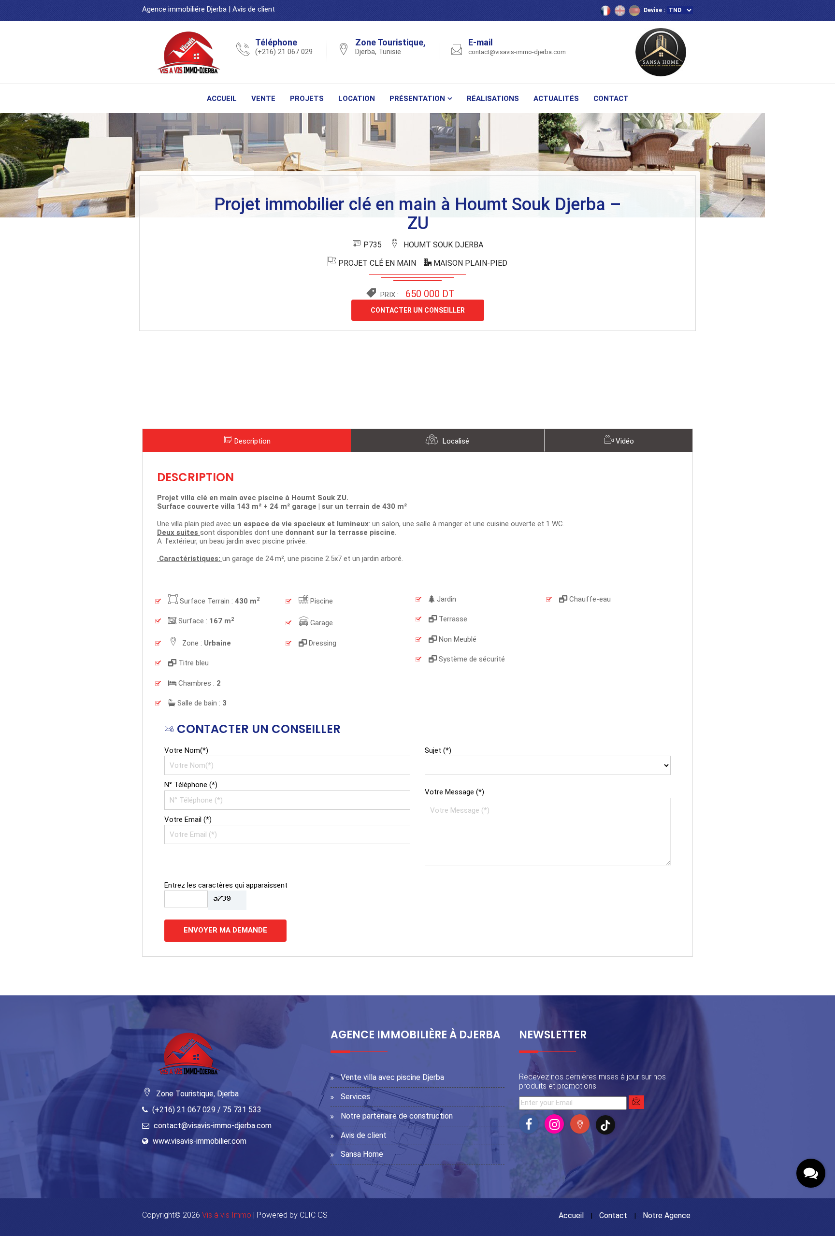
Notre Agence (667, 1215)
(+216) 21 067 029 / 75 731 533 (206, 1109)
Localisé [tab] (455, 441)
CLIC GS (314, 1215)
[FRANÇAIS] (605, 10)
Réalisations (493, 98)
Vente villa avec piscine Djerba (392, 1077)
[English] (620, 10)
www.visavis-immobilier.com (199, 1141)
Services (355, 1096)
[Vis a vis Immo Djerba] (190, 51)
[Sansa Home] (661, 51)
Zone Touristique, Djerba (197, 1093)
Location (356, 98)
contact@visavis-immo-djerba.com (517, 52)
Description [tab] (251, 441)
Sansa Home (362, 1154)
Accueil (222, 98)
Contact (611, 98)
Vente (263, 98)
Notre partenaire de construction (397, 1116)
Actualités (556, 98)
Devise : (654, 10)
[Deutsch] (634, 10)
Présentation (417, 98)
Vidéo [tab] (624, 441)
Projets (307, 98)
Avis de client (253, 9)
